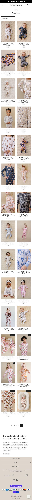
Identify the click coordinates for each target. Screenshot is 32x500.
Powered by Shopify (16, 498)
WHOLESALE (15, 466)
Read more (6, 454)
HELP (15, 462)
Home (15, 10)
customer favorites (15, 449)
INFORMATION (15, 458)
